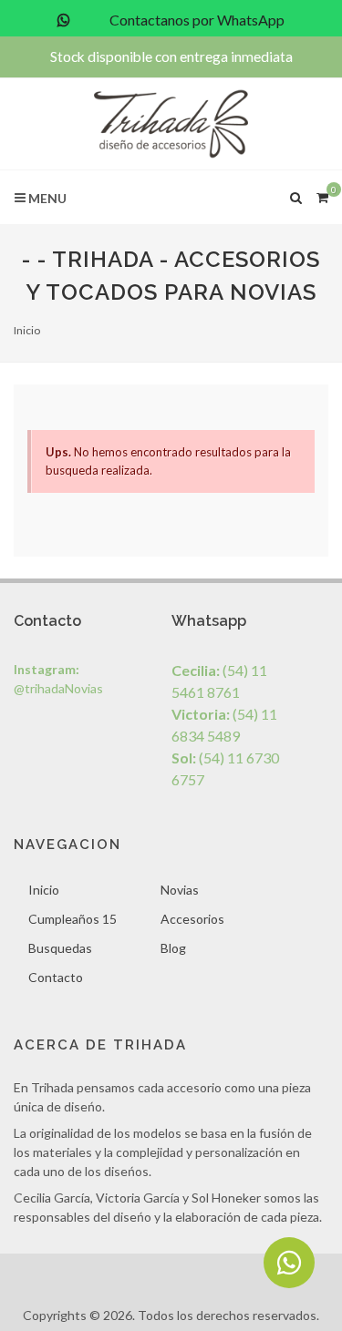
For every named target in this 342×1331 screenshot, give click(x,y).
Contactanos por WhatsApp (196, 19)
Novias (180, 889)
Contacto (55, 977)
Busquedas (60, 948)
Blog (173, 948)
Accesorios (192, 919)
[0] (322, 195)
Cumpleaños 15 (72, 919)
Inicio (27, 330)
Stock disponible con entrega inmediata (171, 56)
